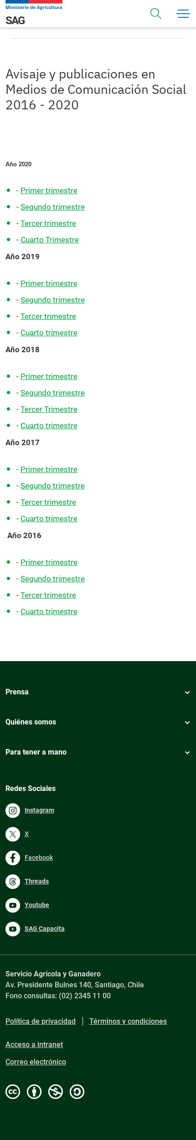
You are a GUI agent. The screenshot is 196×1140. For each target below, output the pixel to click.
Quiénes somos (30, 722)
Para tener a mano (36, 752)
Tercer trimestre (48, 223)
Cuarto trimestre (49, 332)
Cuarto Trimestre (50, 239)
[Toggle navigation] (156, 13)
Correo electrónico (35, 1062)
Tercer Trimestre (49, 409)
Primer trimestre (49, 190)
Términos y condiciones (128, 1021)
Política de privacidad (40, 1021)
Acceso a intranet (34, 1044)
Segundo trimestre (53, 206)
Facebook (39, 857)
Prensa (17, 692)
